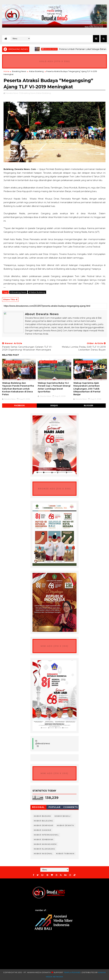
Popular (55, 807)
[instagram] (70, 875)
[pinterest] (47, 875)
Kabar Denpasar (43, 825)
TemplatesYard (72, 972)
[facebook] (33, 875)
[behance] (65, 875)
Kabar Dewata (65, 825)
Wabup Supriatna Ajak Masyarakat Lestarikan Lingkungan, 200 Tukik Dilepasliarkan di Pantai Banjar (86, 389)
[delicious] (74, 875)
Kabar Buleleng (36, 71)
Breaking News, (28, 93)
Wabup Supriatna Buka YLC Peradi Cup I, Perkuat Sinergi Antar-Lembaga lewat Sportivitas (54, 387)
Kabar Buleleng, (43, 93)
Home (6, 71)
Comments (70, 807)
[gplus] (43, 875)
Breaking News (37, 49)
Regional (38, 807)
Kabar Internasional (46, 835)
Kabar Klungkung (44, 849)
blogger (88, 405)
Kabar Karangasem (45, 844)
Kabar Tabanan (65, 853)
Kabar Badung (42, 816)
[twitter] (37, 875)
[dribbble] (56, 875)
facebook (19, 405)
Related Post (10, 355)
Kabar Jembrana (44, 839)
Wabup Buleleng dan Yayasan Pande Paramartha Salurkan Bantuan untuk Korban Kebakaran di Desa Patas (18, 389)
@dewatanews (42, 743)
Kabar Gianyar (42, 830)
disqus (54, 405)
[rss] (60, 875)
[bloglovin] (52, 875)
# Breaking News (18, 292)
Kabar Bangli (63, 816)
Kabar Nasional (43, 853)
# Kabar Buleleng (37, 292)
